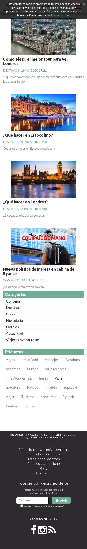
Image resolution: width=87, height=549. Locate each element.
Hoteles (12, 327)
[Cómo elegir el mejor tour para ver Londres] (43, 36)
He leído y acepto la (44, 506)
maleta (51, 387)
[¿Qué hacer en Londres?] (43, 175)
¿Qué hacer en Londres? (25, 201)
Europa (32, 369)
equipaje (70, 387)
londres (30, 406)
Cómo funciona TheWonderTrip (43, 449)
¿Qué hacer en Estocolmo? (28, 135)
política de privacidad (53, 506)
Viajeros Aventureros (23, 339)
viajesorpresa (55, 369)
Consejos (11, 280)
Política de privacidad (67, 435)
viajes (10, 359)
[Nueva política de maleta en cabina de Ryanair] (43, 242)
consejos (52, 359)
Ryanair (68, 396)
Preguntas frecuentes (43, 454)
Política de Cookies (58, 15)
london (11, 406)
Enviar (61, 500)
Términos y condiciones (43, 463)
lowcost (33, 387)
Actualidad (14, 333)
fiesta (43, 378)
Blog (43, 468)
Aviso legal (34, 435)
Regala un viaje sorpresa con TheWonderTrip (44, 437)
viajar (10, 396)
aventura (13, 387)
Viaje (59, 378)
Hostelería (14, 320)
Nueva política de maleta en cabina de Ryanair (38, 271)
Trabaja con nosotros (43, 459)
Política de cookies (49, 435)
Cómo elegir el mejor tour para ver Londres (35, 61)
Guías (10, 314)
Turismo (27, 396)
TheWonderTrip (19, 378)
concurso (48, 396)
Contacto (43, 473)
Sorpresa (13, 369)
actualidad (30, 359)
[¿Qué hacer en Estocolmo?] (43, 108)
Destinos (11, 70)
